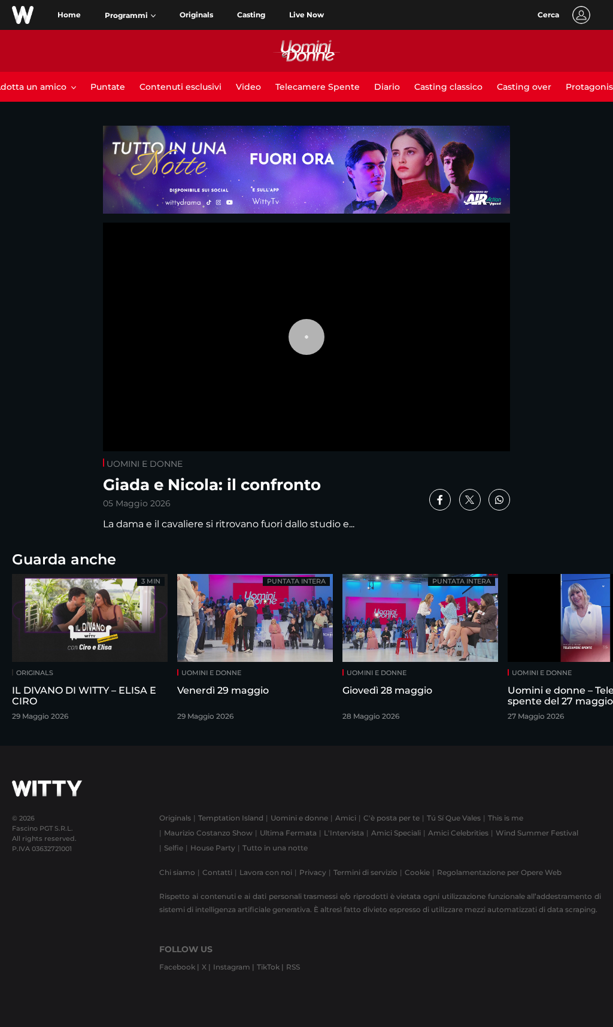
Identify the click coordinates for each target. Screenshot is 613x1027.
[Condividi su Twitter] (470, 500)
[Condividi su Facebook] (440, 500)
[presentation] (574, 651)
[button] (130, 15)
